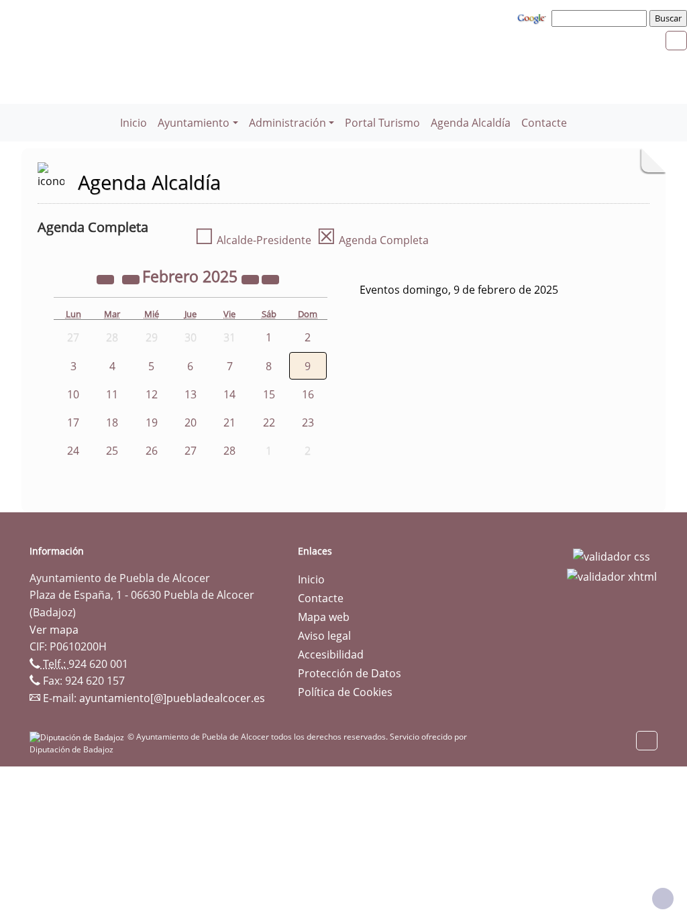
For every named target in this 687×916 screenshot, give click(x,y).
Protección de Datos (349, 673)
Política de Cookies (345, 692)
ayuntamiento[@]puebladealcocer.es (172, 698)
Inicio (133, 122)
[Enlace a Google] (533, 17)
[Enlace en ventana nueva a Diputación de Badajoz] (78, 736)
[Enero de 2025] (132, 278)
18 (112, 422)
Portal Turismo (382, 122)
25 (112, 450)
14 (229, 394)
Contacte (544, 122)
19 (152, 422)
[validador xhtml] (612, 575)
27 (190, 450)
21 (229, 422)
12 (152, 394)
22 (269, 422)
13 (190, 394)
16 (308, 394)
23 (308, 422)
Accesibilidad (331, 654)
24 (73, 450)
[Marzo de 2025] (270, 278)
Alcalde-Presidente (253, 240)
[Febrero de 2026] (252, 278)
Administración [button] (287, 122)
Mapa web (324, 617)
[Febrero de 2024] (107, 278)
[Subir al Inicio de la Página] (663, 898)
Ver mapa (54, 629)
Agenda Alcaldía (471, 122)
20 (190, 422)
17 (73, 422)
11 (112, 394)
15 (269, 394)
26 (152, 450)
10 (73, 394)
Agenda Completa (373, 240)
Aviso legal (324, 635)
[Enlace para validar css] (611, 555)
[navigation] (601, 18)
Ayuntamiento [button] (193, 122)
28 (229, 450)
